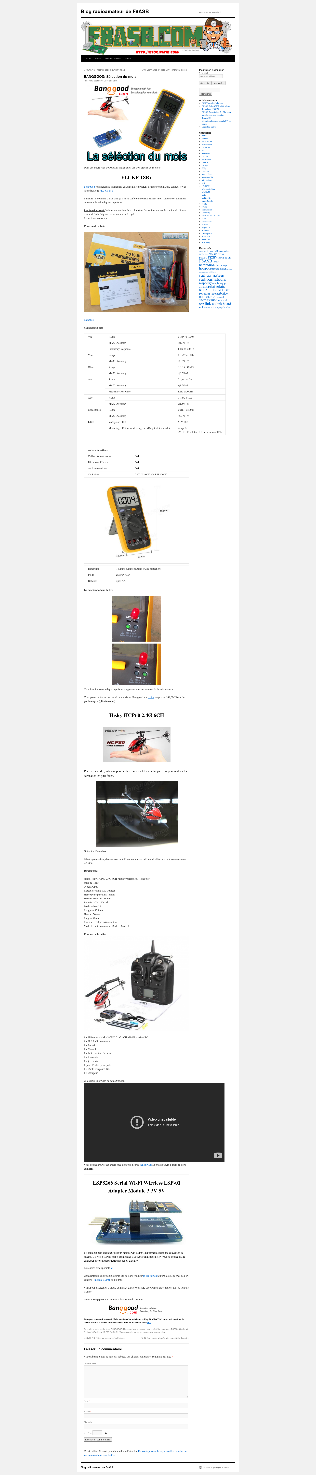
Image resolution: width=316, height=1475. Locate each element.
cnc (203, 150)
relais (220, 286)
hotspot (204, 268)
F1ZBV (212, 257)
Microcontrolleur (208, 189)
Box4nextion (207, 144)
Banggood (89, 186)
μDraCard (206, 236)
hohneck (217, 265)
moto (204, 195)
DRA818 (213, 254)
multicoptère (206, 197)
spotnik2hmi (206, 221)
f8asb (115, 80)
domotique (206, 153)
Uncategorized (129, 1329)
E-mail (87, 1411)
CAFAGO (206, 147)
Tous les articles (113, 58)
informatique (207, 180)
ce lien (151, 697)
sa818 (209, 297)
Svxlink (98, 58)
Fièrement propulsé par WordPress (216, 1467)
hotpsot (225, 265)
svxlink (205, 303)
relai (211, 286)
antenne (213, 251)
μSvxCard (206, 239)
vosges (218, 307)
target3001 (206, 227)
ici (111, 1267)
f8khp (204, 168)
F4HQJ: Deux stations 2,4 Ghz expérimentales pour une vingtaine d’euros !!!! (217, 115)
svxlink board (221, 303)
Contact (127, 58)
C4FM (201, 254)
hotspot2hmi (206, 174)
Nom (87, 1400)
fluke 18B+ (91, 1332)
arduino (205, 138)
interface (214, 268)
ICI (149, 1322)
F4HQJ (205, 165)
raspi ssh (203, 286)
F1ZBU (203, 257)
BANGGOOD (116, 1329)
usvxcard (207, 307)
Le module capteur (209, 126)
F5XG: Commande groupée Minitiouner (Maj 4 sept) (165, 69)
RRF (202, 297)
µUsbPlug (206, 242)
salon (204, 218)
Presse (204, 206)
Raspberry (206, 212)
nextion (229, 269)
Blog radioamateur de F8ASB (115, 11)
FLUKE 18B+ (107, 190)
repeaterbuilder (220, 293)
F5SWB (221, 257)
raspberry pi (219, 283)
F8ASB (205, 261)
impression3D (207, 177)
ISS (203, 183)
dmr (206, 254)
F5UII (228, 257)
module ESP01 (102, 1279)
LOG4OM (206, 186)
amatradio (204, 251)
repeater (204, 293)
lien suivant (146, 1164)
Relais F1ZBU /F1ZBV (211, 215)
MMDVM (206, 192)
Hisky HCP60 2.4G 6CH (107, 1332)
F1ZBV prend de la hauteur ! (213, 103)
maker (223, 268)
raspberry (205, 283)
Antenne (205, 135)
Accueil (87, 58)
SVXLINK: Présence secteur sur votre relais (104, 69)
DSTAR (205, 156)
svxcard (222, 300)
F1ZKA (205, 162)
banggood (165, 1329)
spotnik (220, 296)
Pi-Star (204, 203)
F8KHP (215, 261)
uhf (201, 307)
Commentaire (90, 1363)
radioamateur (207, 209)
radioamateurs (212, 279)
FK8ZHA (206, 171)
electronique (206, 159)
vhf (212, 307)
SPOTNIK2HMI (208, 300)
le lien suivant (150, 1275)
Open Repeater (207, 200)
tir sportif (205, 230)
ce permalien (159, 1332)
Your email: (203, 72)
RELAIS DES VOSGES (215, 290)
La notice (89, 319)
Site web (88, 1422)
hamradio (206, 264)
